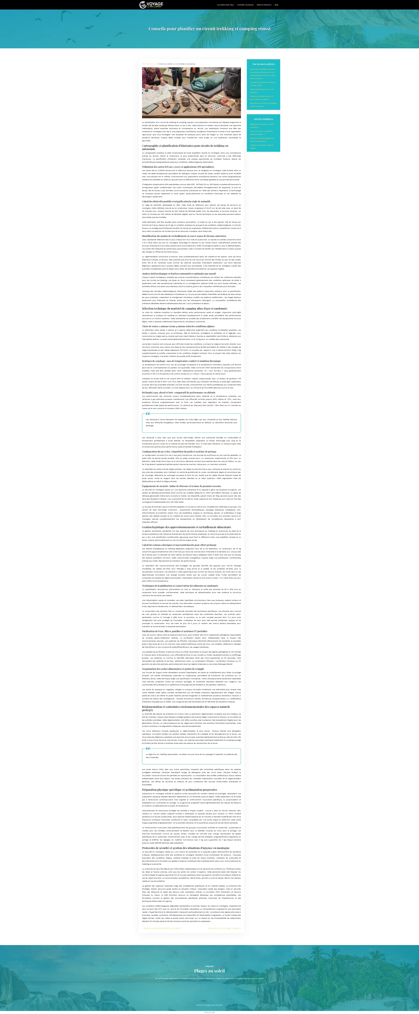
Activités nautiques (245, 5)
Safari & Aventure (264, 5)
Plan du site (209, 1012)
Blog (276, 5)
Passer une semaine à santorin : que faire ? (162, 928)
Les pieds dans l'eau (151, 64)
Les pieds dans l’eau (225, 5)
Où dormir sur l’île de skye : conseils (223, 928)
